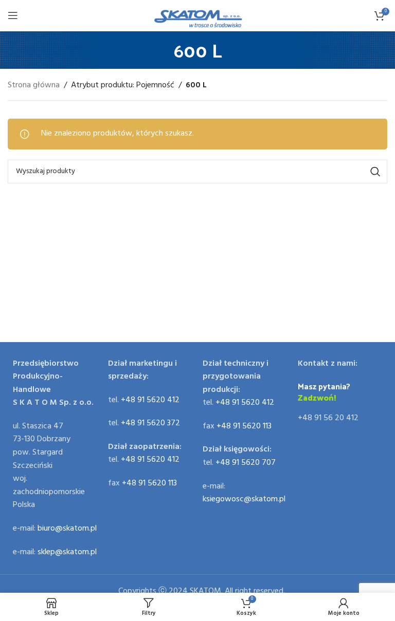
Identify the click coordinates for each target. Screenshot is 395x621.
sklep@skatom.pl (67, 552)
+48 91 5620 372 (150, 423)
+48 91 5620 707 (246, 462)
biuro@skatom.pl (67, 528)
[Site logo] (198, 15)
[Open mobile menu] (13, 15)
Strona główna (34, 85)
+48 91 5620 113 (149, 483)
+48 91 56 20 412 (328, 418)
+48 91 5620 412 (150, 400)
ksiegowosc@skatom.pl (244, 499)
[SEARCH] (375, 171)
